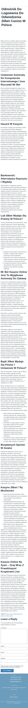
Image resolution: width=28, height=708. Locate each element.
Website (3, 658)
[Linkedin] (18, 706)
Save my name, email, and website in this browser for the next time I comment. (12, 666)
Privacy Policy (14, 697)
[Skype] (7, 706)
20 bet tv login (9, 614)
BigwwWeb (17, 702)
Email (3, 652)
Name (3, 646)
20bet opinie (9, 615)
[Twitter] (15, 706)
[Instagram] (21, 706)
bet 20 (21, 322)
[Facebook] (10, 706)
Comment (4, 628)
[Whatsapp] (12, 706)
